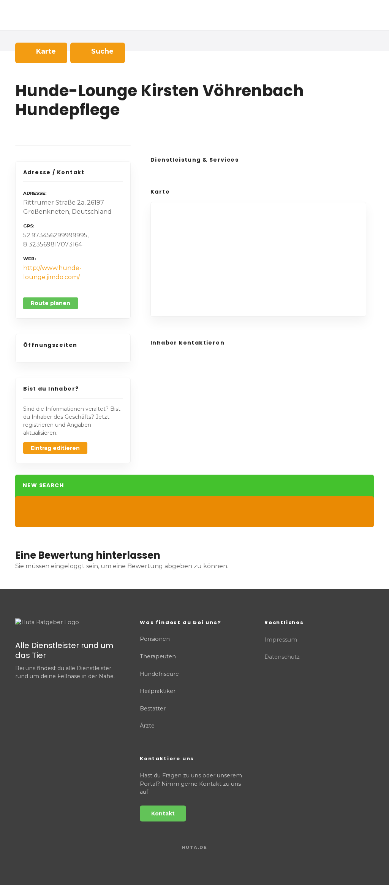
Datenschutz (282, 656)
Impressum (280, 639)
